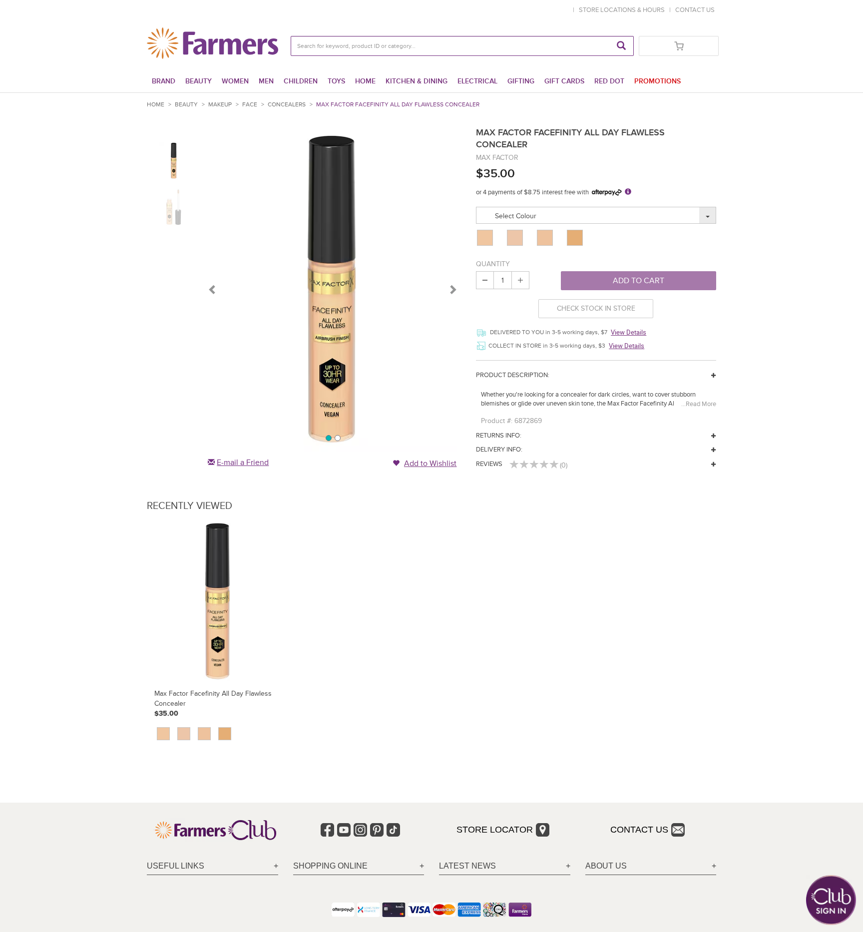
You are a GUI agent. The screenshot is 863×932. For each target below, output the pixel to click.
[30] (546, 238)
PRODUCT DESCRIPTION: (512, 375)
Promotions (657, 81)
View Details (628, 332)
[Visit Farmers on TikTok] (393, 830)
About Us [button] (606, 866)
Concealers (287, 104)
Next (452, 289)
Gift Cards (564, 81)
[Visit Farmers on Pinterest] (377, 830)
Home (365, 81)
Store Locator (494, 830)
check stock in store (596, 308)
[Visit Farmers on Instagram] (360, 830)
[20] (516, 238)
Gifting (520, 81)
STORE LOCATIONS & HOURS (623, 10)
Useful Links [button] (175, 866)
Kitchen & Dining (416, 81)
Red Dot (609, 81)
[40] (576, 238)
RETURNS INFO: (498, 436)
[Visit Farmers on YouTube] (344, 830)
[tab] (212, 866)
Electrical (477, 81)
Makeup (220, 104)
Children (301, 81)
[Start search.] (621, 46)
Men (266, 81)
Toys (336, 81)
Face (249, 104)
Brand (163, 81)
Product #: (496, 421)
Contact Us (639, 830)
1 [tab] (328, 437)
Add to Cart (638, 281)
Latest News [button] (467, 866)
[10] (486, 238)
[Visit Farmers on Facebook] (327, 830)
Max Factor (497, 157)
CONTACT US (695, 10)
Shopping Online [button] (330, 866)
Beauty (198, 81)
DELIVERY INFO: (499, 450)
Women (235, 81)
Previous (213, 289)
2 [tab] (337, 437)
